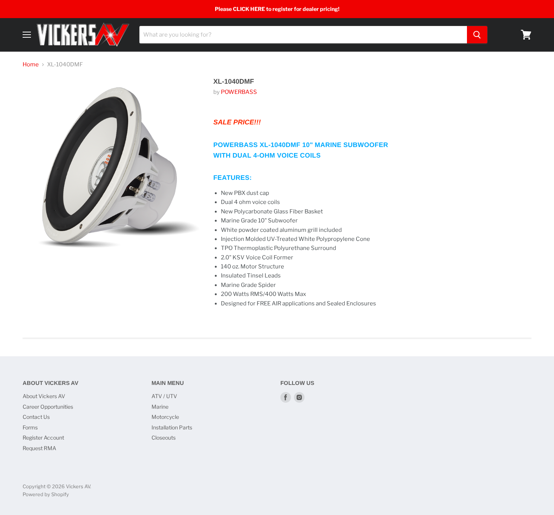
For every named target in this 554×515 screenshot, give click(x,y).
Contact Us (36, 417)
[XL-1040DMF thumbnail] (37, 279)
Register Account (43, 437)
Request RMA (39, 448)
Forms (30, 427)
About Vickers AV (44, 396)
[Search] (477, 34)
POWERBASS (239, 92)
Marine (160, 406)
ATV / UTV (164, 396)
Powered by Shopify (46, 494)
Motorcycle (165, 417)
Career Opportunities (48, 406)
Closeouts (164, 437)
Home (31, 64)
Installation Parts (172, 427)
